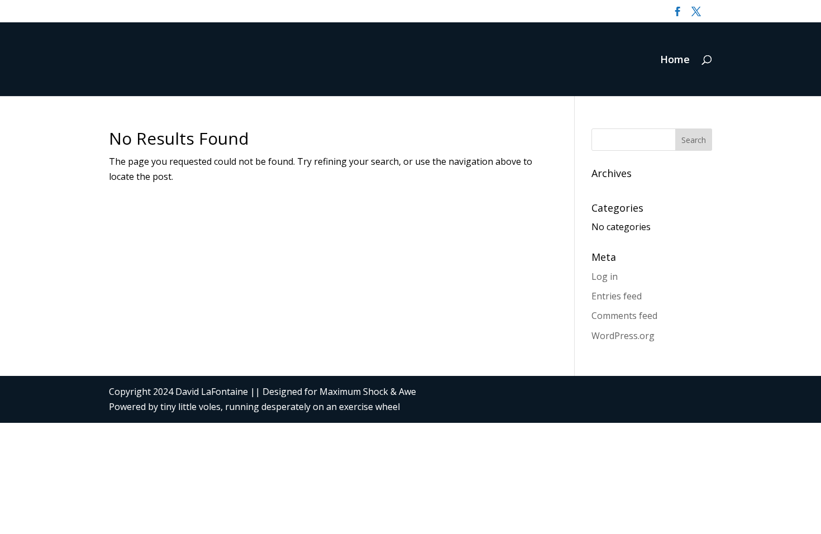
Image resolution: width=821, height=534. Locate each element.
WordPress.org (623, 336)
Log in (604, 276)
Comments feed (624, 315)
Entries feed (616, 296)
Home (675, 60)
